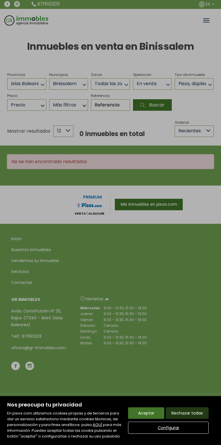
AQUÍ (97, 424)
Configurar (168, 428)
